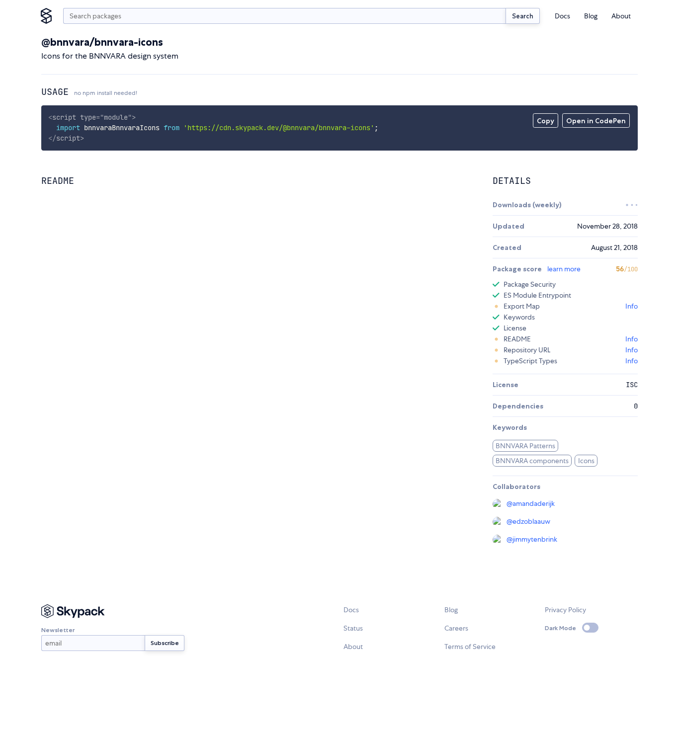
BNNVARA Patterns (525, 445)
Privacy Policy (565, 609)
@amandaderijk (531, 503)
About (621, 15)
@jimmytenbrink (532, 539)
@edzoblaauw (528, 521)
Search (522, 16)
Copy (545, 120)
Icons (586, 460)
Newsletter (58, 630)
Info (631, 306)
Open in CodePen (596, 120)
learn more (564, 268)
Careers (456, 628)
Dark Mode (560, 628)
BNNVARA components (532, 460)
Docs (562, 15)
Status (353, 628)
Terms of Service (470, 646)
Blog (590, 15)
